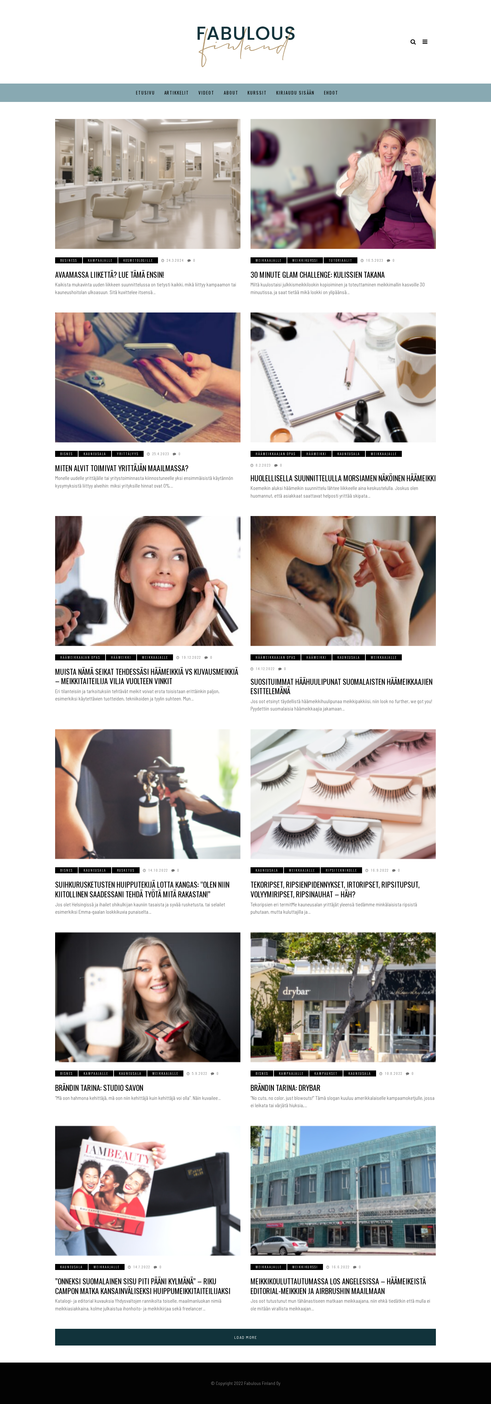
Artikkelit (176, 92)
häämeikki (316, 453)
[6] (343, 794)
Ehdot (331, 92)
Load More (245, 1337)
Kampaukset (326, 1073)
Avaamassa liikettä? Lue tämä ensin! (109, 274)
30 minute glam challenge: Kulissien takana (318, 274)
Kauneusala (95, 453)
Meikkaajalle (269, 260)
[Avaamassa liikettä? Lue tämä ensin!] (147, 184)
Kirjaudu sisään (295, 92)
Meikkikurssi (305, 260)
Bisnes (66, 453)
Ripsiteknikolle (341, 870)
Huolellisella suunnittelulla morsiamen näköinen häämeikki (343, 478)
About (231, 92)
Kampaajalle (100, 260)
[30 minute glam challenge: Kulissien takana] (343, 184)
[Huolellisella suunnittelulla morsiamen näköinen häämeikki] (343, 377)
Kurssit (257, 92)
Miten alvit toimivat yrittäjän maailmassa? (121, 468)
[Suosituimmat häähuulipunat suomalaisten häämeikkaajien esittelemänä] (343, 581)
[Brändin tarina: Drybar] (343, 997)
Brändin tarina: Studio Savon (99, 1087)
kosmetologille (138, 260)
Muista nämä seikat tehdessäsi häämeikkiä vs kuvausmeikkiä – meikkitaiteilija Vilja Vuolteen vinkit (146, 676)
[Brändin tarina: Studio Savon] (147, 997)
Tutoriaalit (340, 260)
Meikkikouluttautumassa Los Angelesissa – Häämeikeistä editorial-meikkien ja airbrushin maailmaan (338, 1286)
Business (68, 260)
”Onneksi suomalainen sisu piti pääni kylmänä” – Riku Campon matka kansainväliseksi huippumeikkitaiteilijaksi (142, 1286)
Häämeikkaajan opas (276, 453)
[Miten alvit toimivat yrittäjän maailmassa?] (147, 377)
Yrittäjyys (128, 453)
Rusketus (126, 870)
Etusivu (145, 92)
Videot (206, 92)
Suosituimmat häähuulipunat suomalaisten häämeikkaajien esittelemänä (342, 686)
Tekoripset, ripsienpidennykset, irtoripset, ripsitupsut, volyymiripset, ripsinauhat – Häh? (335, 889)
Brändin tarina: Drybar (285, 1087)
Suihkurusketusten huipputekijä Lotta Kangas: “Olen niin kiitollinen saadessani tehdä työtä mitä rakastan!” (142, 889)
